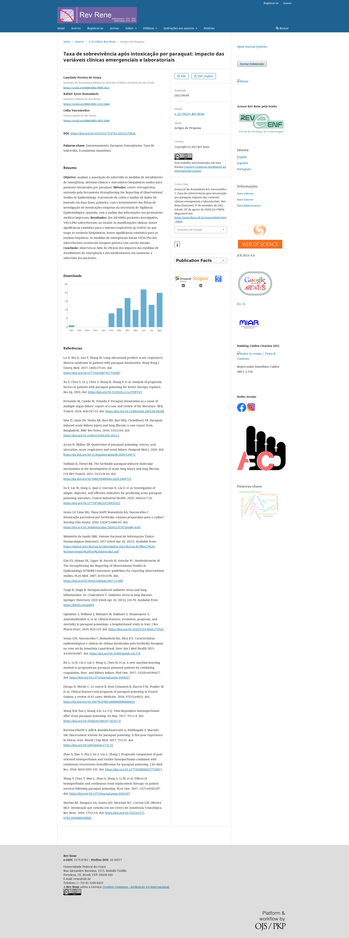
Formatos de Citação (189, 229)
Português (244, 169)
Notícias (209, 28)
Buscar (284, 28)
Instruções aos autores (179, 28)
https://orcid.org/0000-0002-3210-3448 (86, 104)
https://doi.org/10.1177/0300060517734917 (133, 769)
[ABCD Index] (261, 469)
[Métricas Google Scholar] (255, 296)
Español (242, 163)
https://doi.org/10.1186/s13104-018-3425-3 (91, 435)
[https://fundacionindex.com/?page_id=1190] (261, 359)
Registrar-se (95, 28)
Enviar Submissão (252, 64)
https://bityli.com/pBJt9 (78, 605)
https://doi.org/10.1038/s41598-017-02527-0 (92, 721)
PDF (183, 76)
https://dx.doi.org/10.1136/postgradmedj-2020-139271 (99, 454)
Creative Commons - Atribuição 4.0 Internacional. (136, 887)
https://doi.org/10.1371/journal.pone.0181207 (99, 793)
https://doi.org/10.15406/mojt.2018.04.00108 (134, 411)
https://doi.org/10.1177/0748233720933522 (91, 503)
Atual (61, 28)
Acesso (114, 28)
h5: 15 (241, 304)
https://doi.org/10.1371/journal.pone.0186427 (99, 677)
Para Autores (245, 199)
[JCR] (259, 247)
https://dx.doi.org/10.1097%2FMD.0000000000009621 (99, 702)
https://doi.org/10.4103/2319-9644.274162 (136, 629)
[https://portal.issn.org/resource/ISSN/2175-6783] (242, 81)
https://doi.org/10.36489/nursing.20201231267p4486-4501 (102, 527)
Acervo (76, 28)
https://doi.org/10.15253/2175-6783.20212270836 (103, 133)
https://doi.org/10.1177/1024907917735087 (91, 373)
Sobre (129, 28)
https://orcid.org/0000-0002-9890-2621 (86, 87)
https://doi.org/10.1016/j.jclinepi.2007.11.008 (93, 581)
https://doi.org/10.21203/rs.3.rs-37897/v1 (115, 392)
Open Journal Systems (252, 46)
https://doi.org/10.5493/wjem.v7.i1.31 (88, 745)
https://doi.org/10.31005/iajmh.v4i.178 (114, 653)
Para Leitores (245, 193)
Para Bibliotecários (249, 205)
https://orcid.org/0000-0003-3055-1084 (86, 120)
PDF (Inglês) (205, 76)
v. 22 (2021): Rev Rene (102, 41)
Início (66, 41)
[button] (177, 245)
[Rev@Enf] (261, 133)
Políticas (149, 28)
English (242, 157)
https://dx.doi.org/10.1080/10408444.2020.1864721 (97, 479)
